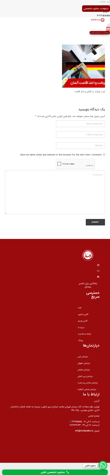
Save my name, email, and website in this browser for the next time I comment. (60, 155)
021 (70, 421)
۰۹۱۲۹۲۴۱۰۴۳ (75, 425)
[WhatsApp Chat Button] (103, 465)
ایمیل (96, 431)
